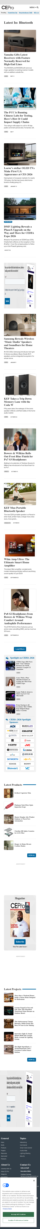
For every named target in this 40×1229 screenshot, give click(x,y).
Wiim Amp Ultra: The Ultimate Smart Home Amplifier (16, 562)
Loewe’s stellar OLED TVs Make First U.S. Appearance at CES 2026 (19, 171)
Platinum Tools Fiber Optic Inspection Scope (24, 806)
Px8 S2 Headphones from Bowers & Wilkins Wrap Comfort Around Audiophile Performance (18, 618)
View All (31, 855)
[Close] (34, 1180)
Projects (3, 1150)
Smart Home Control (26, 1148)
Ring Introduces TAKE (25, 12)
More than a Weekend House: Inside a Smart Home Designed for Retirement (25, 997)
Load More (20, 649)
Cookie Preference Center (18, 1220)
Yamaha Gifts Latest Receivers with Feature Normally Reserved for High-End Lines (17, 59)
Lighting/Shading (25, 1153)
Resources (4, 1153)
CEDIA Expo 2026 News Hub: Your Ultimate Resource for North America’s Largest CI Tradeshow (24, 665)
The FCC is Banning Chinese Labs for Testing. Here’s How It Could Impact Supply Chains (18, 117)
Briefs (6, 471)
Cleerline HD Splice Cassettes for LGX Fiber (24, 832)
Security (22, 1156)
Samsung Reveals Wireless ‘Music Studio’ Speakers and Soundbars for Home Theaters (19, 343)
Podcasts (3, 1159)
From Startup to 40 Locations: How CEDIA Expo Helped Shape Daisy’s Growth (24, 708)
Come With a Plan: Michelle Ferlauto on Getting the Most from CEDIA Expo (23, 680)
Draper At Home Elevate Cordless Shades (23, 845)
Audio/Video (23, 1150)
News (6, 76)
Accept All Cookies (18, 1214)
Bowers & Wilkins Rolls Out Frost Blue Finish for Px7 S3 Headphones (18, 456)
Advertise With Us (6, 1168)
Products (7, 523)
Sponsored (4, 1156)
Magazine (4, 1174)
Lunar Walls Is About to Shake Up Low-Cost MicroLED (24, 694)
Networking (23, 1142)
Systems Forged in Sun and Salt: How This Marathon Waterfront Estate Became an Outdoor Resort (24, 1010)
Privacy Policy (7, 1208)
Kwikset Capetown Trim (23, 793)
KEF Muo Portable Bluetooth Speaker (15, 509)
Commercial (23, 1145)
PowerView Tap (12, 12)
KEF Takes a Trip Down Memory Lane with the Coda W (18, 402)
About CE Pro (5, 1171)
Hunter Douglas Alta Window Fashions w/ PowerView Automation (25, 819)
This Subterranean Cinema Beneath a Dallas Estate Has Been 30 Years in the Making (24, 1023)
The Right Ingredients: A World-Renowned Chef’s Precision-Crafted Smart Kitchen (23, 1049)
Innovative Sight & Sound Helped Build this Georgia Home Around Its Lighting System (24, 1036)
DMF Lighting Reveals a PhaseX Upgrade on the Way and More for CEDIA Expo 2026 (19, 231)
